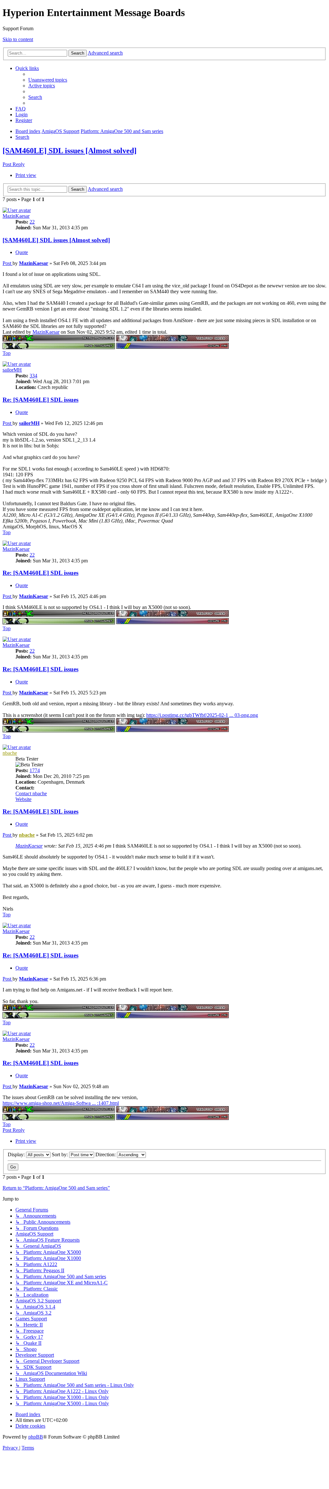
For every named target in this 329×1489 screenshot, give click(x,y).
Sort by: (60, 1154)
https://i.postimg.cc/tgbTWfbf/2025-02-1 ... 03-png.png (202, 715)
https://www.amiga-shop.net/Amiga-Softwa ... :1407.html (61, 1103)
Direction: (106, 1154)
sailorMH (12, 370)
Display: (17, 1154)
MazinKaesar (16, 216)
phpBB (35, 1437)
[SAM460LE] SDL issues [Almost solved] (70, 150)
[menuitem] (47, 80)
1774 (35, 770)
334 (33, 375)
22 (32, 222)
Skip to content (18, 39)
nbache (10, 753)
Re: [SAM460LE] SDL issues (40, 399)
